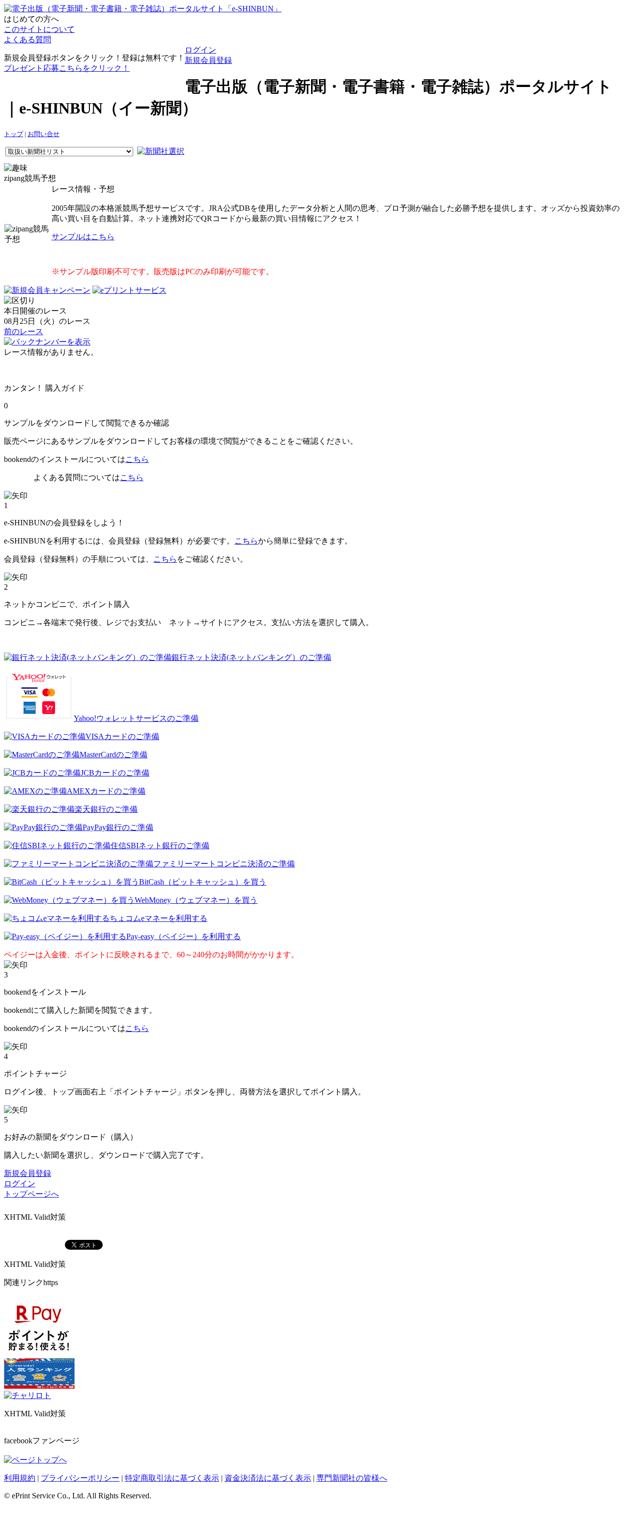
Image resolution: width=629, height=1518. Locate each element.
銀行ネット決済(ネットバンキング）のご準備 (251, 657)
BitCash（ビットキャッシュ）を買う (202, 882)
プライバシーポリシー (80, 1478)
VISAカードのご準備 (122, 736)
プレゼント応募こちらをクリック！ (67, 68)
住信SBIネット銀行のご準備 (160, 845)
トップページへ (31, 1194)
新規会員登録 (208, 60)
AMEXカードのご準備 (106, 791)
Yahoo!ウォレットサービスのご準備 (136, 718)
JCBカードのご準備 (115, 773)
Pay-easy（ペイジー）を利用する (183, 936)
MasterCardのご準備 (113, 754)
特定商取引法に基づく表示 (172, 1478)
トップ (13, 134)
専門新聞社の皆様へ (351, 1478)
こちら (137, 459)
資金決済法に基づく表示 (268, 1478)
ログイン (200, 50)
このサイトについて (39, 29)
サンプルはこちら (83, 236)
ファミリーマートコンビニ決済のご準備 (224, 863)
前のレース (23, 331)
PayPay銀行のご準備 (118, 827)
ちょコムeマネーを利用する (158, 918)
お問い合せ (43, 134)
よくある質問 (27, 39)
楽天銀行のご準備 (106, 809)
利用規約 (19, 1478)
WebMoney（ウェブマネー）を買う (196, 900)
